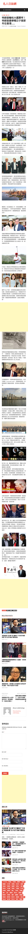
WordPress (10, 932)
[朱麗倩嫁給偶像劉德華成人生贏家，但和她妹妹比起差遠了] (14, 658)
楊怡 (13, 890)
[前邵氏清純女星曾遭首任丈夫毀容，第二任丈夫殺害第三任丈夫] (6, 873)
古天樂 (8, 884)
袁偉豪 (8, 894)
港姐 (4, 892)
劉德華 (23, 881)
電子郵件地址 (5, 758)
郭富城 (4, 897)
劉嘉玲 (18, 881)
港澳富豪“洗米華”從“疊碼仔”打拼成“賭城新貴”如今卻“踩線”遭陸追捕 (13, 636)
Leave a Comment (21, 26)
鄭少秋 (13, 897)
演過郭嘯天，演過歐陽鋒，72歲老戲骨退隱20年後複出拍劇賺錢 (19, 843)
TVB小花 (5, 881)
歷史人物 (7, 15)
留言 (3, 732)
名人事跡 (3, 15)
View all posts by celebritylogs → (17, 711)
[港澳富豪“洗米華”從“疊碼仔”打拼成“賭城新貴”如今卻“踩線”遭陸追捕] (14, 634)
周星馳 (4, 886)
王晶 (7, 892)
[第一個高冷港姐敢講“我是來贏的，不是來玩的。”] (6, 856)
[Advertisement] (14, 43)
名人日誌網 (9, 4)
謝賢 (13, 894)
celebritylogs (13, 26)
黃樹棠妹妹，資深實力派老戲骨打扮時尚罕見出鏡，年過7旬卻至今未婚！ (14, 684)
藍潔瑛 (4, 894)
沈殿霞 (21, 890)
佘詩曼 (14, 881)
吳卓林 (17, 884)
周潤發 (8, 886)
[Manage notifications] (3, 921)
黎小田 (13, 899)
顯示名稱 (4, 752)
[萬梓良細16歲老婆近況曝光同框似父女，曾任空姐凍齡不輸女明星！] (6, 864)
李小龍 (22, 888)
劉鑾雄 (4, 884)
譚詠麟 (21, 894)
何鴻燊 (9, 881)
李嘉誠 (17, 888)
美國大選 (15, 610)
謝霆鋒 (16, 894)
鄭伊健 (8, 897)
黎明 (17, 899)
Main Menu (8, 9)
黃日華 (8, 899)
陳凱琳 (17, 897)
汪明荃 (16, 890)
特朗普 (10, 610)
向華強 (13, 884)
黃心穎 (4, 899)
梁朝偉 (8, 890)
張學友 (17, 886)
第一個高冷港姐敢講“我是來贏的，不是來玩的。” (19, 851)
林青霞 (4, 890)
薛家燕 (20, 892)
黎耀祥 (21, 899)
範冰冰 (15, 892)
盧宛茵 (11, 892)
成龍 (21, 886)
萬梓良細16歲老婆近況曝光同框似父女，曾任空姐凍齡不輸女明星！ (19, 860)
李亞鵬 (8, 888)
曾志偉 (4, 888)
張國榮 (13, 886)
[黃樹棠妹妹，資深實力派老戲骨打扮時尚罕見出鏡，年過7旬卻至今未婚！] (14, 682)
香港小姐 (22, 897)
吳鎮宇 (22, 884)
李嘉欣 (13, 888)
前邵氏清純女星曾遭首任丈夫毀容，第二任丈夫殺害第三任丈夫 (18, 869)
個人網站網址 (5, 765)
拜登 (8, 610)
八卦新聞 (3, 826)
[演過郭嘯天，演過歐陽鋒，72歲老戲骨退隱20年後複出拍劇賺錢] (6, 847)
